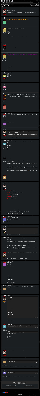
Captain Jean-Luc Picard (4, 18)
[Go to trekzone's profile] (4, 47)
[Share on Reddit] (5, 392)
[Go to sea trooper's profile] (4, 144)
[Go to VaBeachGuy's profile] (2, 6)
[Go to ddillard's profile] (4, 87)
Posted (9, 17)
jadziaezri (4, 216)
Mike (4, 72)
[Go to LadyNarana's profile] (4, 30)
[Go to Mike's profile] (4, 76)
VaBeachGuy (5, 6)
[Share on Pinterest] (7, 392)
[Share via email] (6, 392)
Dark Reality (4, 237)
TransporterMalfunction (4, 93)
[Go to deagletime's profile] (4, 373)
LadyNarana (4, 27)
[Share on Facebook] (2, 392)
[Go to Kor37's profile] (4, 177)
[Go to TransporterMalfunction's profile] (4, 97)
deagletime (4, 369)
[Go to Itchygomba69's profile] (4, 289)
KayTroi (4, 53)
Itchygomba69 (4, 285)
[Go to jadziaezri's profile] (4, 219)
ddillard (4, 83)
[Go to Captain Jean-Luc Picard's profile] (4, 22)
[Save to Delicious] (4, 392)
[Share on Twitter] (1, 392)
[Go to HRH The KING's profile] (4, 264)
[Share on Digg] (3, 392)
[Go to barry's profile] (4, 107)
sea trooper (4, 140)
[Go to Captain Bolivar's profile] (4, 115)
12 (4, 258)
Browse (3, 2)
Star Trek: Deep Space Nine (13, 6)
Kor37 (4, 358)
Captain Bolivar (4, 113)
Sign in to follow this (33, 5)
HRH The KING (4, 261)
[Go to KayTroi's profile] (4, 56)
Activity (6, 2)
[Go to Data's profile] (4, 124)
